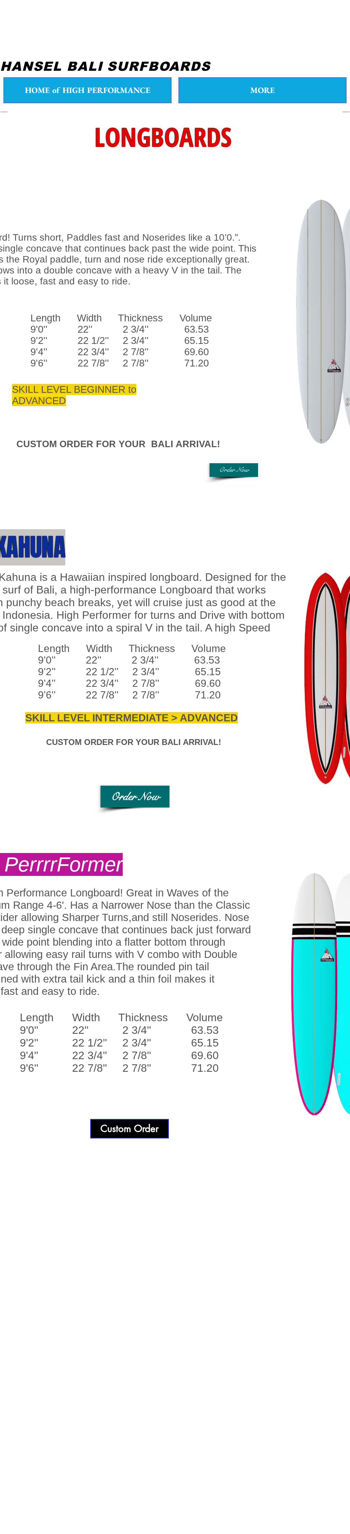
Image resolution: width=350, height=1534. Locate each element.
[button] (234, 470)
